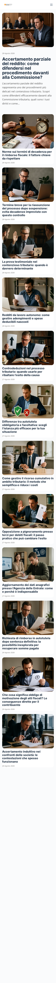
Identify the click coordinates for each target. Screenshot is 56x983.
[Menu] (51, 5)
